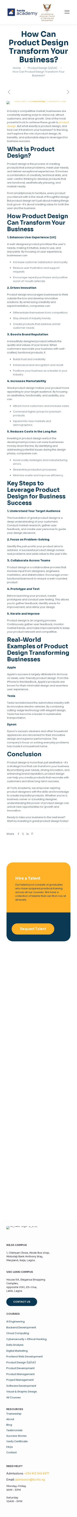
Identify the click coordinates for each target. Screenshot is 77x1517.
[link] (31, 12)
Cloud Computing (17, 1333)
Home (17, 68)
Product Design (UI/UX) (42, 68)
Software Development (21, 1386)
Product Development (20, 1368)
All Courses (13, 1397)
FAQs (9, 1447)
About (10, 1419)
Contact (11, 1452)
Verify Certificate (17, 1441)
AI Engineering (15, 1321)
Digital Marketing (17, 1351)
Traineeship (14, 1414)
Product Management (20, 1374)
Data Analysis (14, 1345)
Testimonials (14, 1430)
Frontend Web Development (24, 1356)
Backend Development (21, 1327)
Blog (9, 1425)
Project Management (20, 1380)
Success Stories (16, 1436)
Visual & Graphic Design (21, 1391)
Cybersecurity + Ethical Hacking (26, 1339)
